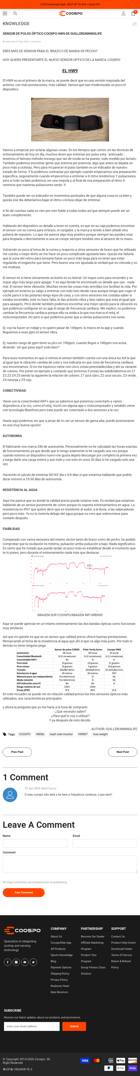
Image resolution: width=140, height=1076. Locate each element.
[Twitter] (33, 962)
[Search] (15, 13)
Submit (74, 1026)
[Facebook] (7, 962)
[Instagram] (16, 962)
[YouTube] (24, 962)
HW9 (73, 70)
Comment (9, 852)
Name (7, 836)
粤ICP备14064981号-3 (17, 1069)
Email (76, 836)
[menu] (5, 13)
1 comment (35, 41)
